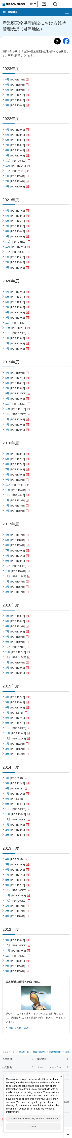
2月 (15, 181)
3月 (15, 186)
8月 (15, 100)
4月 (15, 79)
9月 (15, 105)
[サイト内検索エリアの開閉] (55, 4)
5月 (15, 84)
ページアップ (68, 1134)
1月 (15, 176)
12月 (15, 170)
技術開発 (7, 1067)
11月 (15, 165)
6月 (15, 89)
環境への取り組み (19, 1028)
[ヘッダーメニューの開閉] (66, 4)
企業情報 (7, 1059)
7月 (15, 94)
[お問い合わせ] (44, 4)
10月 (15, 160)
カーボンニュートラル (49, 1067)
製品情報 (42, 1059)
